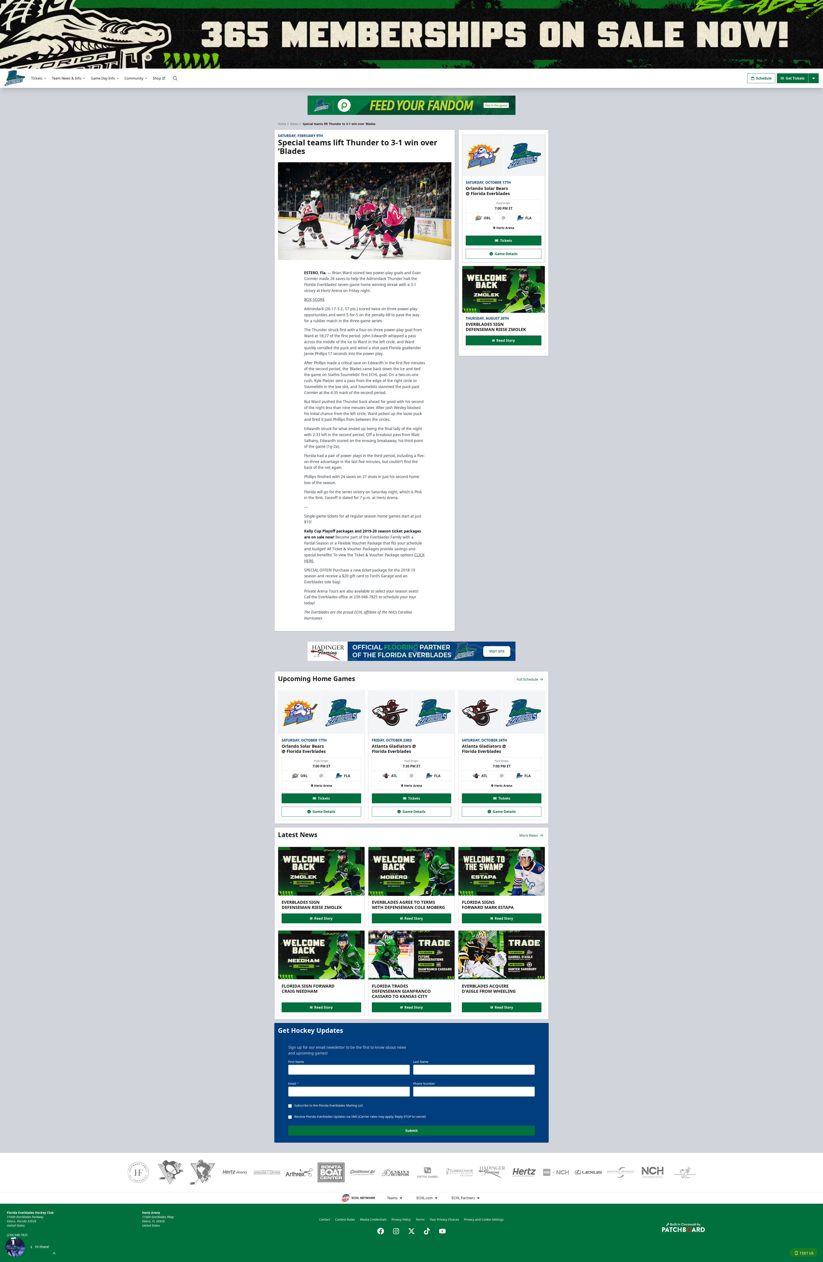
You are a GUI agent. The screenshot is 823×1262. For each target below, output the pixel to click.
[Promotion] (411, 34)
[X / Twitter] (411, 1231)
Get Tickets (795, 78)
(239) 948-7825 (17, 1235)
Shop (157, 78)
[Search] (175, 78)
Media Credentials (373, 1219)
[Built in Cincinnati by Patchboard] (683, 1227)
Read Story (505, 340)
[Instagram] (396, 1231)
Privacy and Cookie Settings (484, 1219)
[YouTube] (442, 1231)
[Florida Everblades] (14, 78)
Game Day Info (103, 78)
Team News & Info (66, 78)
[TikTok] (427, 1231)
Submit (411, 1130)
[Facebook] (381, 1231)
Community (134, 78)
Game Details (506, 253)
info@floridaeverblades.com (27, 1241)
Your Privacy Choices (444, 1219)
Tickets (36, 78)
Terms (420, 1219)
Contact (324, 1219)
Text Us (807, 1253)
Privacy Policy (401, 1219)
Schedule (764, 78)
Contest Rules (345, 1219)
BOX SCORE (314, 299)
